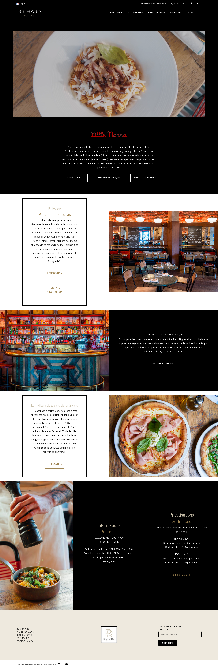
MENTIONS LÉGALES (24, 641)
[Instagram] (198, 3)
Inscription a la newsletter (169, 626)
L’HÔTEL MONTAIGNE (24, 631)
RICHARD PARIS (22, 628)
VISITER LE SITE (181, 575)
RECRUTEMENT (22, 638)
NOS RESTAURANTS (24, 634)
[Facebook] (191, 3)
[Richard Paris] (29, 12)
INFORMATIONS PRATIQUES (109, 177)
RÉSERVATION (54, 273)
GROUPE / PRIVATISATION (54, 290)
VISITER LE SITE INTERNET (145, 177)
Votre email (163, 629)
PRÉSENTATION (73, 177)
